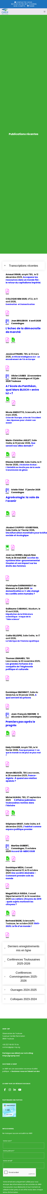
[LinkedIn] (14, 1089)
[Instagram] (9, 1089)
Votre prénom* (8, 1151)
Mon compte (19, 6)
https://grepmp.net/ (11, 1056)
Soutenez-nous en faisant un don (25, 1071)
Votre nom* (7, 1141)
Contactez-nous (24, 2)
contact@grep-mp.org (11, 1047)
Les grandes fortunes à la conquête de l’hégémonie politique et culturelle (19, 666)
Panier (31, 6)
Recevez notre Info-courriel (24, 4)
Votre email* (8, 1161)
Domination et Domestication (20, 304)
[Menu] (44, 11)
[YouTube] (19, 1089)
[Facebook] (4, 1089)
